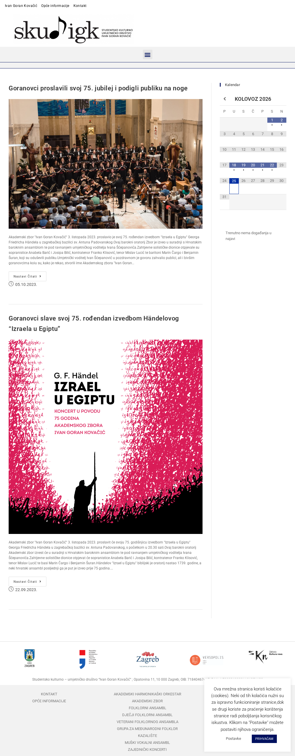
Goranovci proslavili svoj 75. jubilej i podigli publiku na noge (98, 88)
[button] (147, 54)
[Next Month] (281, 99)
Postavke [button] (233, 738)
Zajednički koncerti (147, 749)
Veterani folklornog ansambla (147, 722)
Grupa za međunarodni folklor (147, 729)
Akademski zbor (147, 701)
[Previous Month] (224, 99)
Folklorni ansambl (147, 708)
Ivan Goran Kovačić (21, 6)
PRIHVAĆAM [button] (264, 739)
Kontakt (80, 6)
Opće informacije (55, 6)
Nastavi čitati (30, 274)
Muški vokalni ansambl (147, 742)
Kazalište (147, 735)
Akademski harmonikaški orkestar (147, 694)
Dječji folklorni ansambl (147, 715)
